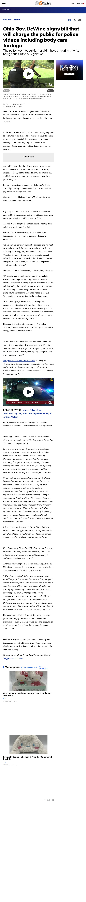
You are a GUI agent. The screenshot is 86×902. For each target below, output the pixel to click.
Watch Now (77, 3)
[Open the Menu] (4, 3)
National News (11, 19)
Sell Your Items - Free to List (29, 668)
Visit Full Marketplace (43, 667)
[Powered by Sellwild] (50, 800)
